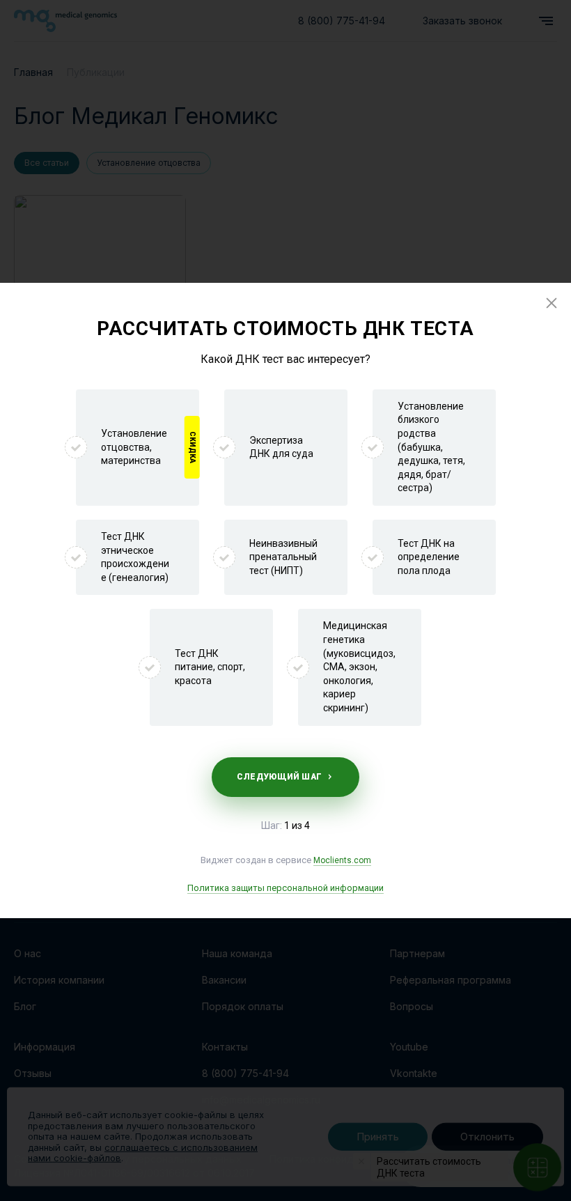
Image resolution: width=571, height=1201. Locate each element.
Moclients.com (342, 860)
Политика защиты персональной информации (285, 888)
